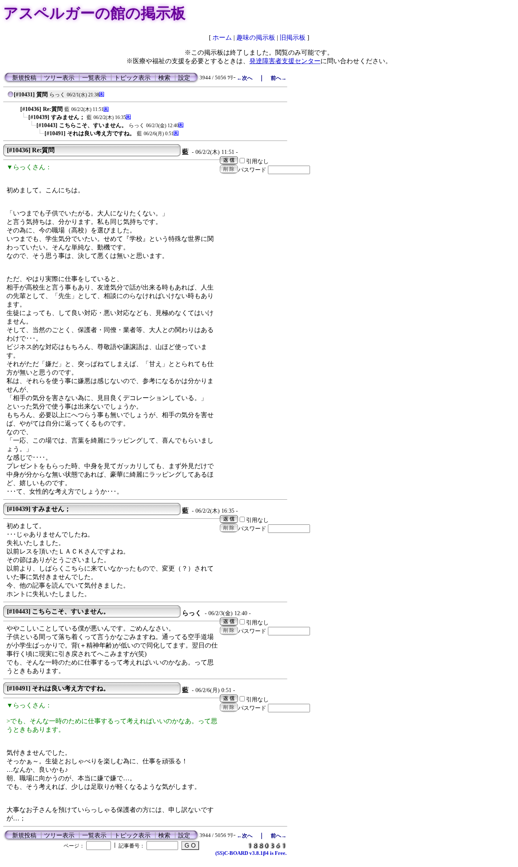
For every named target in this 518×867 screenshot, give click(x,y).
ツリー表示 (59, 78)
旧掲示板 (293, 37)
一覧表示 (94, 78)
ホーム (222, 37)
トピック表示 (132, 78)
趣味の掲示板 (255, 37)
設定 (184, 78)
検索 (164, 78)
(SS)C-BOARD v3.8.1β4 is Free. (251, 853)
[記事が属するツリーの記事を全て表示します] (10, 96)
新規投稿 (24, 78)
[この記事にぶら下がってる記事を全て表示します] (16, 107)
